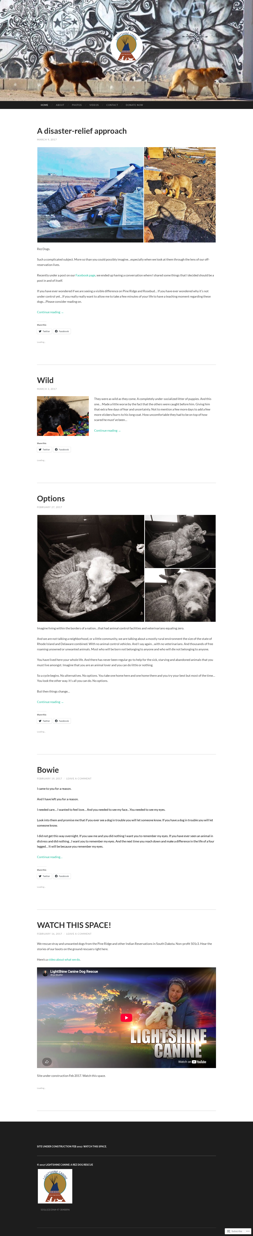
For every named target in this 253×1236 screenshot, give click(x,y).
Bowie (48, 769)
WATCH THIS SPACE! (74, 925)
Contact (112, 105)
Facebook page (85, 275)
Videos (94, 105)
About (60, 105)
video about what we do (64, 959)
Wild (45, 380)
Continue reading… (49, 857)
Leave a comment (79, 778)
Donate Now (134, 105)
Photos (77, 105)
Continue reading (50, 312)
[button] (90, 195)
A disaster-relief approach (82, 130)
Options (51, 498)
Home (44, 105)
